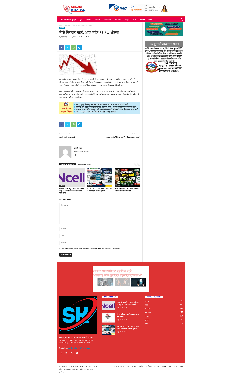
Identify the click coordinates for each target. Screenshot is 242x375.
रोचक (150, 19)
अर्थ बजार (118, 19)
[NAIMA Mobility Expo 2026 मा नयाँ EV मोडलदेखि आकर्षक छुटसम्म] (99, 177)
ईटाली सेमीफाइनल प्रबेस (67, 137)
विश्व (134, 19)
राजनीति (97, 19)
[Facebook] (61, 47)
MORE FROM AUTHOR (85, 164)
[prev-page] (135, 164)
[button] (181, 19)
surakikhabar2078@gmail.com (79, 348)
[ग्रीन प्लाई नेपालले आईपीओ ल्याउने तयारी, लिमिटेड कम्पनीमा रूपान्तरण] (127, 177)
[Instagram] (67, 353)
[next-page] (139, 164)
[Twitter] (67, 47)
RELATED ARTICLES (67, 164)
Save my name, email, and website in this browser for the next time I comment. (91, 249)
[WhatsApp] (73, 47)
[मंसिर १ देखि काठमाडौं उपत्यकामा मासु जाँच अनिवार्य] (108, 318)
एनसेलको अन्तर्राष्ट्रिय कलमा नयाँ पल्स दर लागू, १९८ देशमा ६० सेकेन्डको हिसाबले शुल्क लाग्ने (71, 190)
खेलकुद (127, 19)
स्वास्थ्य (142, 19)
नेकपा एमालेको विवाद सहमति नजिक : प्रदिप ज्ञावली (123, 137)
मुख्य (81, 19)
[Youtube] (77, 353)
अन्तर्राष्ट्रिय (107, 19)
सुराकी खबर (64, 37)
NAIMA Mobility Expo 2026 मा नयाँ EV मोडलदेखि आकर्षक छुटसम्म (99, 189)
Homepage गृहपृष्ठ (68, 19)
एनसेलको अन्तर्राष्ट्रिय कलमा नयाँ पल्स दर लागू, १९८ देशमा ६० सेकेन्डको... (128, 303)
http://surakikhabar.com (81, 151)
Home (61, 25)
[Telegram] (79, 47)
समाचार (88, 19)
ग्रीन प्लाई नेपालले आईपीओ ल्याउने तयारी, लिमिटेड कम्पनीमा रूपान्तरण (127, 189)
